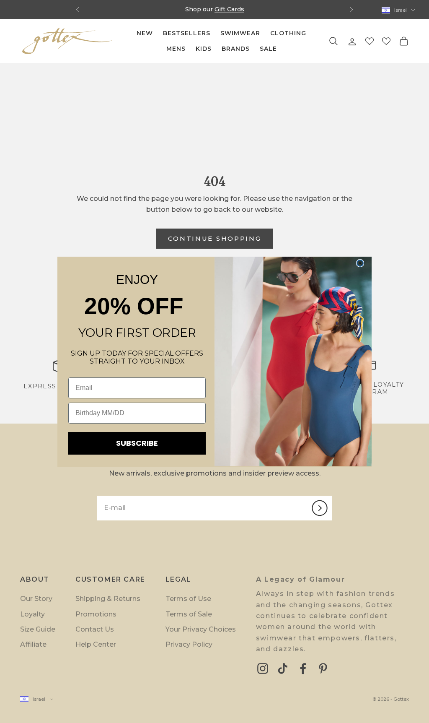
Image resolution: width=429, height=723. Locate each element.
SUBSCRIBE (137, 443)
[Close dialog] (360, 263)
